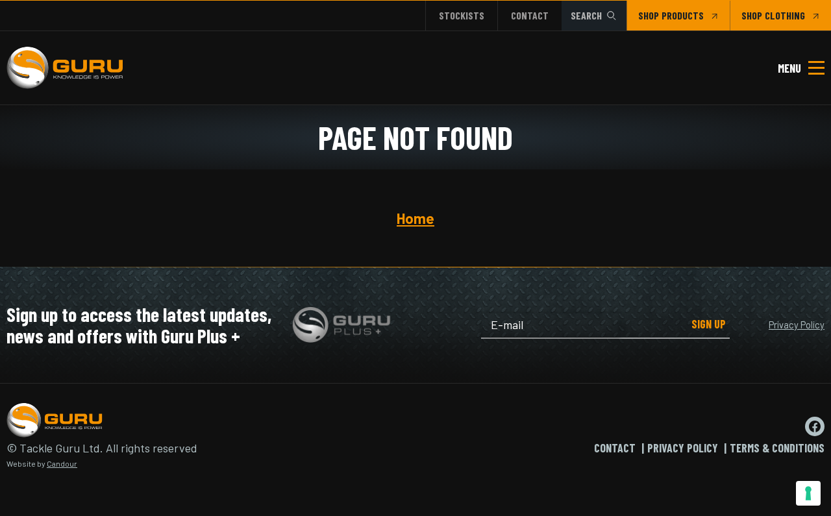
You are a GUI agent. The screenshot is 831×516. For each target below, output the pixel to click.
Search (586, 15)
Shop (648, 15)
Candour (62, 463)
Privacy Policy (797, 324)
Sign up (708, 324)
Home (415, 218)
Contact (530, 15)
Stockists (461, 15)
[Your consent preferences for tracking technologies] (808, 493)
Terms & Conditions (777, 448)
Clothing (785, 15)
